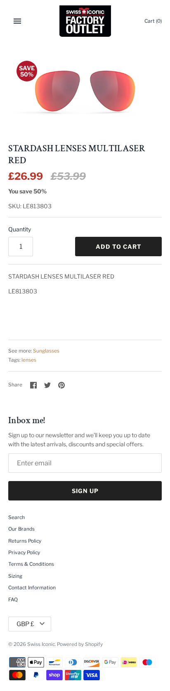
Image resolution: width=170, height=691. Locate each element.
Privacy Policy (24, 552)
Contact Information (32, 588)
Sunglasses (46, 351)
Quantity (19, 229)
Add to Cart (119, 246)
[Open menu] (17, 21)
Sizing (15, 576)
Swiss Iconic (41, 644)
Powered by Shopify (80, 644)
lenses (28, 360)
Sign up (85, 490)
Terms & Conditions (31, 564)
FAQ (13, 600)
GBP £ (25, 624)
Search (16, 517)
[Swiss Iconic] (85, 21)
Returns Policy (24, 541)
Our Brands (21, 529)
